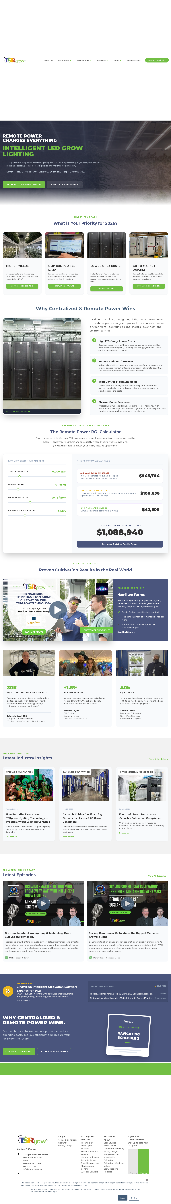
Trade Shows (110, 1145)
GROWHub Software (64, 286)
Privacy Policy (64, 1145)
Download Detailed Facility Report (120, 544)
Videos (107, 1166)
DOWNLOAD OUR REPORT (19, 1051)
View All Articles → (158, 759)
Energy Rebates (112, 1154)
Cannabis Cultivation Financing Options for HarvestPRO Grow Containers (82, 818)
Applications (83, 60)
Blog (116, 60)
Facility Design (111, 1151)
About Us (48, 60)
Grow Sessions (134, 60)
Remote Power (88, 1160)
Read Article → (12, 837)
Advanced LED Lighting (22, 286)
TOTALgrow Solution (87, 1138)
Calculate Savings (107, 289)
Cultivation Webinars (114, 1163)
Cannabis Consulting (114, 1148)
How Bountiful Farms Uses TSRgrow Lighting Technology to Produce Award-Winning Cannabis (28, 818)
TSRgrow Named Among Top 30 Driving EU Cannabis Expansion (121, 994)
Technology (63, 60)
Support (62, 1136)
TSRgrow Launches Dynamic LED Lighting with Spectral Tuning (121, 998)
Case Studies (110, 1143)
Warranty (62, 1143)
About (107, 1140)
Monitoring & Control (87, 1167)
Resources (101, 60)
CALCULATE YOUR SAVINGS (64, 185)
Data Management (90, 1163)
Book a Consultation (157, 60)
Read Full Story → (126, 632)
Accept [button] (122, 1198)
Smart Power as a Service (89, 1153)
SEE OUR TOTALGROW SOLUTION (24, 185)
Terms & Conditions (67, 1140)
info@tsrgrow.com (32, 1169)
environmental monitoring (136, 772)
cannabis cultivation (19, 772)
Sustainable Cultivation (109, 1158)
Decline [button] (134, 1198)
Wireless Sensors (89, 1172)
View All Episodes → (158, 876)
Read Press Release (24, 1000)
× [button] (147, 1179)
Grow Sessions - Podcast (112, 1170)
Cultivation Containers (148, 286)
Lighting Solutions (90, 1157)
